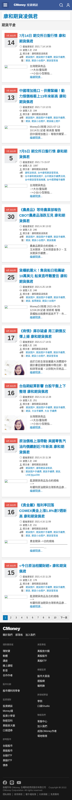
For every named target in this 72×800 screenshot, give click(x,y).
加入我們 (30, 634)
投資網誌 (8, 705)
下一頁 (63, 617)
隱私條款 (7, 794)
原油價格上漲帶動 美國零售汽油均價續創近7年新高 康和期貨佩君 (42, 446)
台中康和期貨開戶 (34, 176)
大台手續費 (37, 411)
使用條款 (18, 794)
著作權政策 (31, 794)
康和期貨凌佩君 (44, 468)
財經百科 (8, 720)
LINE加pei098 (33, 475)
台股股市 (8, 745)
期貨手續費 (59, 57)
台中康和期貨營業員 (48, 172)
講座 (5, 660)
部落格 (19, 634)
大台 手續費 (51, 411)
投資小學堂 (9, 715)
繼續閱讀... (36, 77)
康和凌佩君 (30, 172)
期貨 (28, 60)
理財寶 (6, 650)
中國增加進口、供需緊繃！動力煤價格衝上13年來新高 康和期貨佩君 (42, 96)
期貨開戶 (30, 57)
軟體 (5, 655)
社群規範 (43, 794)
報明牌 (41, 685)
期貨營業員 (52, 60)
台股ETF (7, 755)
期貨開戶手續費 (44, 57)
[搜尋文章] (61, 5)
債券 (5, 765)
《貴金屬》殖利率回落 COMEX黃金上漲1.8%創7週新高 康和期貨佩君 (43, 510)
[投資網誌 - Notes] (25, 5)
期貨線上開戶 (53, 121)
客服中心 (42, 721)
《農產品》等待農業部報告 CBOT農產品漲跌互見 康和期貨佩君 (42, 215)
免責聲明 (55, 794)
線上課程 (8, 665)
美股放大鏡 (9, 725)
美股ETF (7, 760)
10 (55, 617)
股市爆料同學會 (11, 690)
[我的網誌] (68, 5)
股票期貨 (36, 301)
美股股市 (8, 750)
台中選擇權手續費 (56, 179)
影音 (5, 670)
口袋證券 (8, 730)
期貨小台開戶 (38, 60)
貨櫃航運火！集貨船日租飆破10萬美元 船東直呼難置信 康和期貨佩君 (43, 276)
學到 (39, 701)
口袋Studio (43, 705)
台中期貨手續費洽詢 (55, 176)
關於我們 (8, 634)
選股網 (41, 680)
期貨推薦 (51, 240)
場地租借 (42, 735)
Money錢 (8, 710)
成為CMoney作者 (47, 730)
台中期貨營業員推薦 (35, 179)
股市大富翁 (43, 675)
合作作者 (8, 675)
